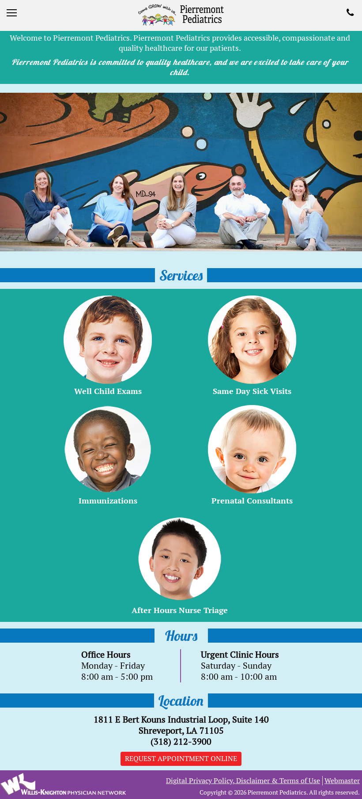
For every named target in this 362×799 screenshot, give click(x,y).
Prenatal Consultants (252, 501)
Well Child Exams (108, 391)
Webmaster (342, 780)
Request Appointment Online (181, 758)
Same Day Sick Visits (252, 391)
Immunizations (108, 501)
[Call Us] (352, 13)
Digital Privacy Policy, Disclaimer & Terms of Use (243, 780)
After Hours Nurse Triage (180, 610)
